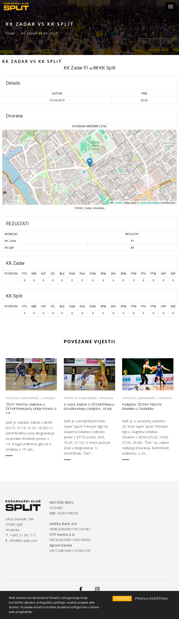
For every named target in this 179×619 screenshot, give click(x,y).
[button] (90, 162)
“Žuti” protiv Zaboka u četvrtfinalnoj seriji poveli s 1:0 (31, 408)
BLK (62, 274)
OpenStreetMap (150, 202)
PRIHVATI (122, 598)
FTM (133, 274)
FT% (153, 274)
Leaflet (117, 202)
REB (33, 274)
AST (43, 274)
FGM (72, 274)
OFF (163, 274)
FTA (143, 274)
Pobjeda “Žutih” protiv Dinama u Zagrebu (142, 406)
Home (10, 33)
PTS (24, 274)
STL (53, 274)
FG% (93, 274)
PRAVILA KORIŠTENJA (151, 598)
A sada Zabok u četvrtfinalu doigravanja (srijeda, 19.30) (89, 406)
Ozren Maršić (29, 398)
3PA (113, 274)
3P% (123, 274)
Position (11, 274)
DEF (173, 274)
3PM (103, 274)
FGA (82, 274)
